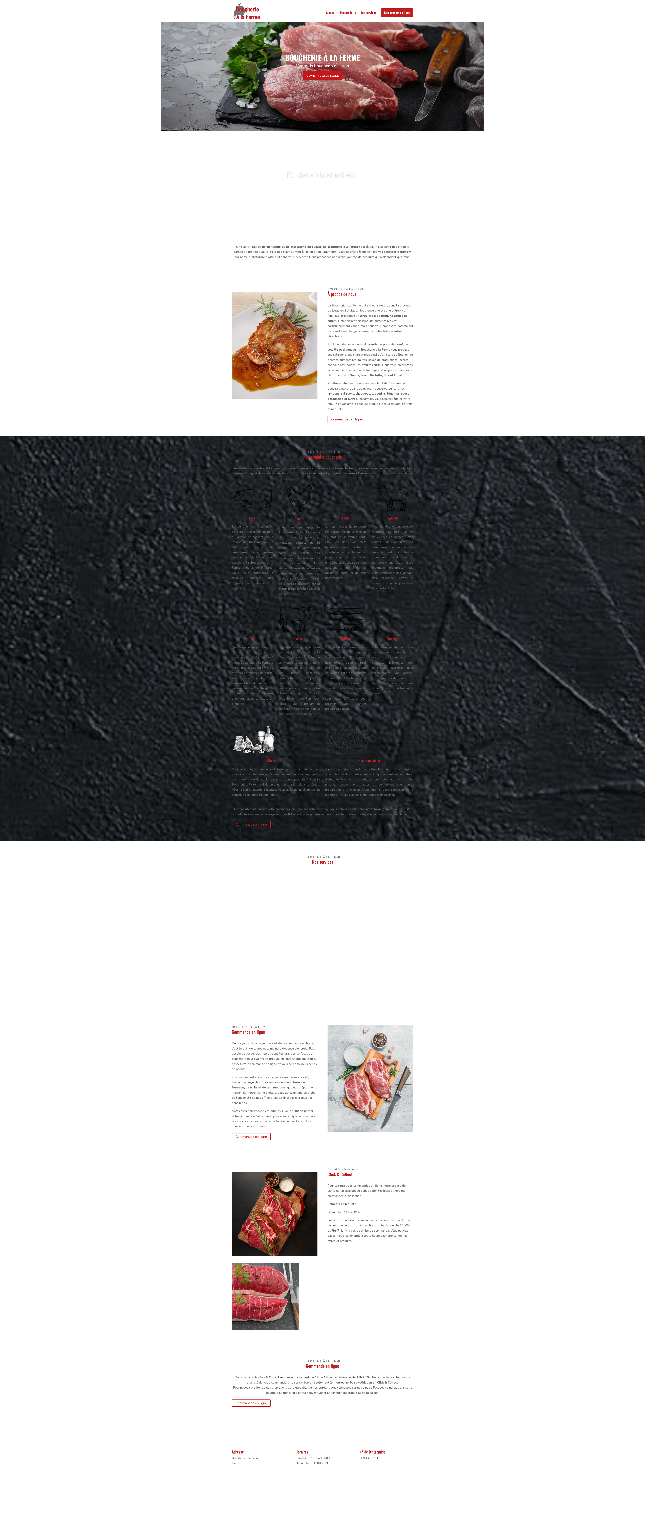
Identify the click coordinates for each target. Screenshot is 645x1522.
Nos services (368, 13)
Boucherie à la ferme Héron (322, 174)
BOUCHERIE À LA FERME (322, 57)
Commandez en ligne (397, 12)
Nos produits (348, 13)
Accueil (330, 13)
